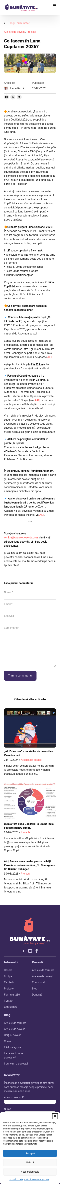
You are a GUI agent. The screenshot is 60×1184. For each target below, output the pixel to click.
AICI (49, 357)
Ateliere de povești (14, 31)
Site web (9, 615)
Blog (34, 988)
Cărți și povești (12, 1035)
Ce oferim (9, 982)
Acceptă (30, 1153)
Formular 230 (12, 994)
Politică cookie (16, 1179)
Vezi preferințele (30, 1171)
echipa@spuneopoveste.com (21, 537)
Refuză (30, 1162)
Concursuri (38, 982)
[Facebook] (6, 97)
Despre (8, 970)
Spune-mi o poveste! (16, 1063)
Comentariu (12, 627)
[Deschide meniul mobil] (54, 4)
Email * (8, 604)
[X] (12, 97)
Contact (8, 1000)
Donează (37, 994)
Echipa (8, 976)
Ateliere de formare (43, 970)
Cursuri (8, 1041)
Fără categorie (12, 1047)
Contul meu (11, 1006)
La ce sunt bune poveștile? (13, 1055)
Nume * (8, 592)
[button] (55, 1116)
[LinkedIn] (19, 97)
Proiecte (31, 31)
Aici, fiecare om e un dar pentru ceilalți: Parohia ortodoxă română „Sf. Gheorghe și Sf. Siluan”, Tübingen (29, 865)
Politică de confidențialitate (36, 1179)
